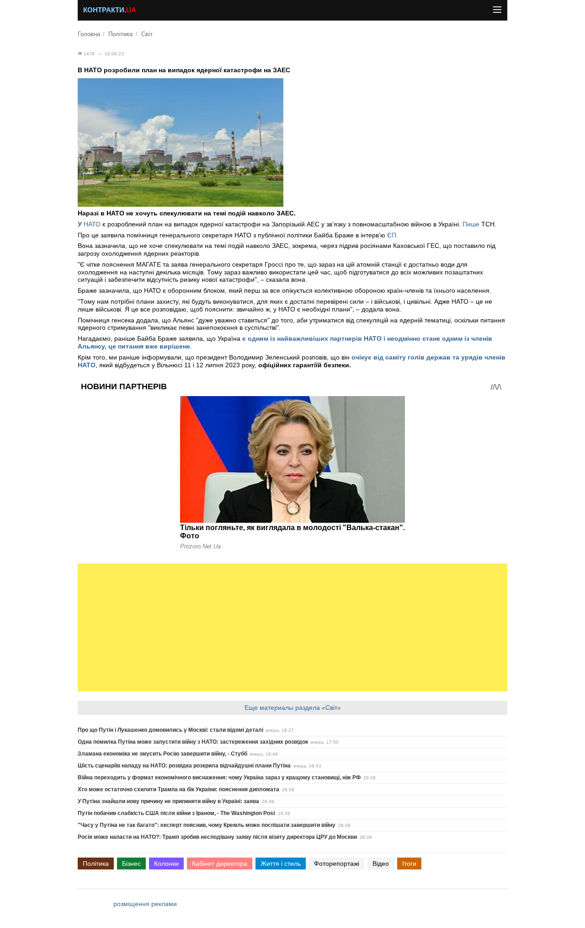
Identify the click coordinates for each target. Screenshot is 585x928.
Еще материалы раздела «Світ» (293, 707)
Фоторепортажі (336, 863)
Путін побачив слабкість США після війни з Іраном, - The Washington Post (176, 813)
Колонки (166, 863)
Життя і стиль (281, 863)
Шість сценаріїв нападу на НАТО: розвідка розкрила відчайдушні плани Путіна (184, 765)
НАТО (92, 224)
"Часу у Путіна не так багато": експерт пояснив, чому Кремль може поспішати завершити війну (206, 825)
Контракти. (109, 10)
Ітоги (409, 863)
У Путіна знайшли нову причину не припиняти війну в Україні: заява (168, 801)
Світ (147, 34)
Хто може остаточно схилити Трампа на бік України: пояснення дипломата (178, 789)
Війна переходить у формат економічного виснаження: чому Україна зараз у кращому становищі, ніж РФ (219, 777)
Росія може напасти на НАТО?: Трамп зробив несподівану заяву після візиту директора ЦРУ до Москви (217, 837)
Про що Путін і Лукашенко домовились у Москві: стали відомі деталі (170, 730)
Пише (471, 224)
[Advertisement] (292, 627)
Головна (89, 34)
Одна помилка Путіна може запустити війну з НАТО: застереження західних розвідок (193, 742)
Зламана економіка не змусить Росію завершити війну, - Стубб (162, 754)
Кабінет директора (219, 863)
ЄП (391, 235)
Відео (380, 863)
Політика (120, 34)
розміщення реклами (145, 903)
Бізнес (131, 863)
